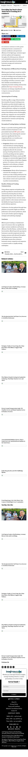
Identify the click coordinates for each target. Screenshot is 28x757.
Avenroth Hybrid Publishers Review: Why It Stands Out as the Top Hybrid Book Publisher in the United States (13, 441)
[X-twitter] (5, 667)
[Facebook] (3, 667)
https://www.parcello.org (15, 86)
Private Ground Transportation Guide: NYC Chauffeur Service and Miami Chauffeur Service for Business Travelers (13, 410)
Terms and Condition (14, 706)
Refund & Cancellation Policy (14, 708)
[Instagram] (13, 667)
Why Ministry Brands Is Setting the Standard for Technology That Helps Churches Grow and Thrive (13, 378)
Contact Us (14, 710)
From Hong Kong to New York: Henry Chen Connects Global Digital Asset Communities (12, 501)
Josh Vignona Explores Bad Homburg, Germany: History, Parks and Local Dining (14, 287)
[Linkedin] (11, 667)
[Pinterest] (8, 667)
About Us (14, 702)
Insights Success (6, 5)
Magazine (17, 5)
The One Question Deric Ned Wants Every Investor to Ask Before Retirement (14, 317)
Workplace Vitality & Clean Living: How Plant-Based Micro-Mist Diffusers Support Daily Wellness (13, 347)
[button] (26, 2)
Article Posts (18, 30)
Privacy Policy (14, 704)
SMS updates (17, 131)
